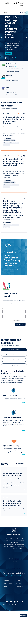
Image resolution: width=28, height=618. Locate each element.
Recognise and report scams (12, 71)
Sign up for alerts (20, 324)
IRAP (7, 83)
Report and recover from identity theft (14, 68)
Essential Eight (9, 78)
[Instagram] (14, 601)
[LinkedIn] (18, 601)
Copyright (18, 583)
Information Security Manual (12, 80)
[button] (12, 57)
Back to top (23, 615)
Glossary (18, 580)
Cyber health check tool (11, 89)
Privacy (5, 586)
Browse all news (20, 463)
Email (3, 314)
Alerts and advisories (14, 565)
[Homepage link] (14, 4)
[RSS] (21, 601)
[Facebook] (11, 601)
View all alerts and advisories (9, 108)
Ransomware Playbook (11, 92)
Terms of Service (20, 320)
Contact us (6, 580)
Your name (5, 308)
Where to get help (10, 66)
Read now (8, 53)
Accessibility (19, 586)
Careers (18, 589)
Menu (5, 12)
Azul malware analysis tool (12, 94)
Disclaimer (6, 589)
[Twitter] (7, 601)
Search (24, 12)
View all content (8, 583)
